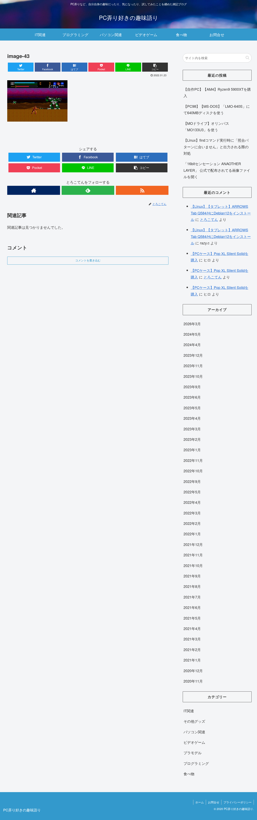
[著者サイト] (33, 190)
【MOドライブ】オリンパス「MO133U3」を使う (206, 126)
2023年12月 (193, 355)
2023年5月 (192, 407)
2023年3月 (192, 428)
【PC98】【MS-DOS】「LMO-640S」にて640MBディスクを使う (217, 109)
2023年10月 (193, 376)
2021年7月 (192, 597)
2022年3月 (192, 512)
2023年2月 (192, 439)
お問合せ (213, 802)
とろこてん (209, 219)
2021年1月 (192, 660)
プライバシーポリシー (237, 802)
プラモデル (193, 752)
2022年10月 (193, 470)
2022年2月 (192, 523)
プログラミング (196, 763)
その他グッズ (194, 721)
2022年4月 (192, 502)
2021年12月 (193, 544)
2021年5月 (192, 617)
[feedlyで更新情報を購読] (88, 190)
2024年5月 (192, 334)
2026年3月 (192, 323)
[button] (247, 57)
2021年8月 (192, 586)
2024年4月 (192, 344)
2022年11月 (193, 460)
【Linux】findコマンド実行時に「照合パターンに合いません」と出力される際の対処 (216, 146)
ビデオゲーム (194, 742)
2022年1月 (192, 533)
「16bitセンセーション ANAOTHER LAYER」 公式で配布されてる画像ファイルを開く (217, 170)
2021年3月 (192, 638)
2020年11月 (193, 681)
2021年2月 (192, 649)
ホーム (199, 802)
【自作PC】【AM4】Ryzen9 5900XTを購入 (217, 92)
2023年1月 (192, 449)
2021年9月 (192, 575)
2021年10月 (193, 565)
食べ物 (189, 773)
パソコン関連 (194, 731)
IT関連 (189, 710)
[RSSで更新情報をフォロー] (142, 190)
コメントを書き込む (88, 260)
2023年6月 (192, 397)
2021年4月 (192, 628)
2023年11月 (193, 365)
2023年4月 (192, 418)
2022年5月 (192, 491)
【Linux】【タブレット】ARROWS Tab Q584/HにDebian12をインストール (221, 213)
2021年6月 (192, 607)
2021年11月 (193, 554)
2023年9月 (192, 386)
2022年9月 (192, 481)
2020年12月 (193, 670)
